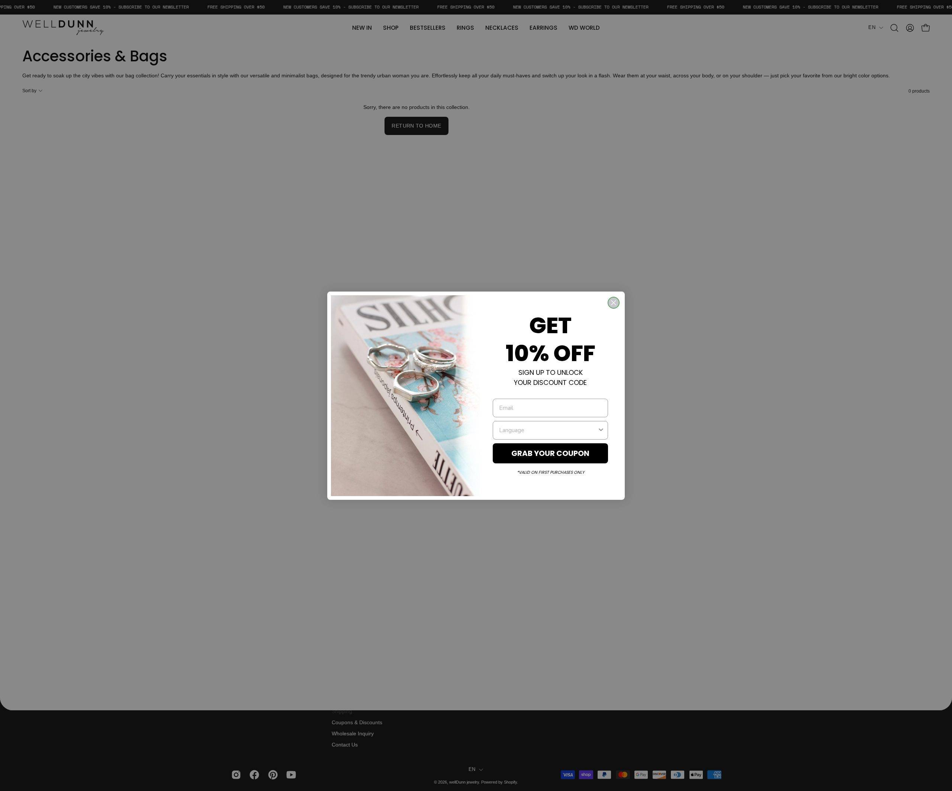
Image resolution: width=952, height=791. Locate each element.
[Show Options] (601, 430)
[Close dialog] (613, 302)
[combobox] (548, 430)
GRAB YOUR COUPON (550, 453)
